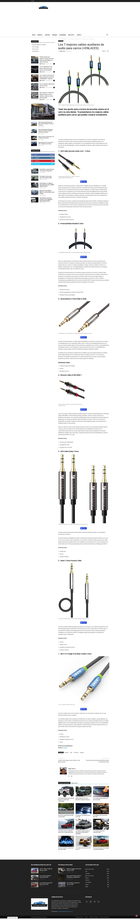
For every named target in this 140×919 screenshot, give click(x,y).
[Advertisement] (82, 7)
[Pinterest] (94, 901)
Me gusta (52, 154)
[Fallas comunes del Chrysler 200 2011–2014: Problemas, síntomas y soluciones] (34, 124)
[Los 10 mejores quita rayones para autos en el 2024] (101, 791)
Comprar (84, 181)
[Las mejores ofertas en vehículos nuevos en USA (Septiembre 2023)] (66, 824)
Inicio (33, 35)
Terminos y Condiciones (104, 917)
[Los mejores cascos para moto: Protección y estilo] (34, 178)
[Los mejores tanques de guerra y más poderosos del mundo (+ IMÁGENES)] (84, 824)
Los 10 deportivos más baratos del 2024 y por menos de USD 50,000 (45, 68)
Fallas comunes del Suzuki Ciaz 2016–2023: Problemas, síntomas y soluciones (42, 115)
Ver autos (71, 35)
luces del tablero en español (39, 44)
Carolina (34, 118)
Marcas (39, 35)
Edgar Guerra (62, 51)
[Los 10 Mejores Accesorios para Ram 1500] (101, 808)
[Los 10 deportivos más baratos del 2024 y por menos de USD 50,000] (34, 69)
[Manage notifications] (136, 916)
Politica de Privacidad (93, 917)
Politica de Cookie (79, 917)
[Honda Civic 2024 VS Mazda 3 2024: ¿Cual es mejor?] (66, 808)
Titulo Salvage (35, 47)
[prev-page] (59, 852)
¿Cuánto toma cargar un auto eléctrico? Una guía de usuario (69, 761)
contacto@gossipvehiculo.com (65, 911)
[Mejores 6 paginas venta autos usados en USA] (61, 870)
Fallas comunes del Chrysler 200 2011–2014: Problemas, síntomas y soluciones (45, 123)
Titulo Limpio (35, 49)
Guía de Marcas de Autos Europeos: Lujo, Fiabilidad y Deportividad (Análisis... (46, 199)
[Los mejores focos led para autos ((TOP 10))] (84, 808)
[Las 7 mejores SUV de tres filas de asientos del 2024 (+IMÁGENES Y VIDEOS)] (34, 78)
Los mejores (62, 35)
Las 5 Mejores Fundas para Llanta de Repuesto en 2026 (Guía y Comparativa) (66, 800)
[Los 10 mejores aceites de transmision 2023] (101, 824)
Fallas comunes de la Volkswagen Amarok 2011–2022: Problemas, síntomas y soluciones (45, 131)
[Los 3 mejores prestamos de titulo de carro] (84, 841)
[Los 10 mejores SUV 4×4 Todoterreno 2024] (34, 877)
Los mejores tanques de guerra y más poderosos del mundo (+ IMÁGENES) (83, 832)
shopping (82, 752)
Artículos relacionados (64, 783)
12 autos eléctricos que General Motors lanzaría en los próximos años (97, 761)
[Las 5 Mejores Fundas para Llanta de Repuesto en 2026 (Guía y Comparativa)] (66, 791)
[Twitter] (98, 901)
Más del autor (74, 783)
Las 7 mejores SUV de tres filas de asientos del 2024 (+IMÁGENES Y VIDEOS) (46, 77)
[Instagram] (72, 776)
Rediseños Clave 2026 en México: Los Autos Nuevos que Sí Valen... (47, 192)
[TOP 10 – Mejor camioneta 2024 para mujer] (34, 870)
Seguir (52, 157)
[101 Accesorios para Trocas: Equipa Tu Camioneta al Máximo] (101, 841)
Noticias (47, 35)
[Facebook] (69, 776)
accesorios (67, 752)
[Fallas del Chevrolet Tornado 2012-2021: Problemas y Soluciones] (34, 144)
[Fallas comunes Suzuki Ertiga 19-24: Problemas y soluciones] (34, 138)
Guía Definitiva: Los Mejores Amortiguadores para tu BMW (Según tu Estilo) (47, 185)
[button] (107, 35)
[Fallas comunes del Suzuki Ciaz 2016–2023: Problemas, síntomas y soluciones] (43, 112)
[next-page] (61, 852)
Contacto (32, 1)
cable (71, 752)
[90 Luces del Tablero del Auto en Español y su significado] (61, 877)
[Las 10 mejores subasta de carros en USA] (34, 86)
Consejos (54, 35)
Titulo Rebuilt (35, 51)
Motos (79, 35)
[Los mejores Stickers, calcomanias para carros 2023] (66, 841)
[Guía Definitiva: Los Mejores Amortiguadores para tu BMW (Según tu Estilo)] (34, 185)
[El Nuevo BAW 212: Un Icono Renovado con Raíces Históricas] (84, 791)
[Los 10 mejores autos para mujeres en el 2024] (34, 884)
